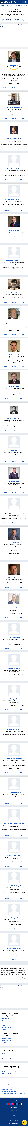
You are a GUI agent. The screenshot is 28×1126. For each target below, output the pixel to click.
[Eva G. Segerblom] (14, 909)
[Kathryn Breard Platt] (14, 129)
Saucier (4, 1029)
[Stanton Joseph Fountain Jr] (14, 191)
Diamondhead (6, 1021)
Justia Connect (14, 1107)
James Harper (14, 607)
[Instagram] (13, 1104)
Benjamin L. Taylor (14, 354)
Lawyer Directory (9, 5)
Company (14, 1112)
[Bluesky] (17, 1104)
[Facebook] (11, 1104)
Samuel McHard (14, 230)
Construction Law (18, 5)
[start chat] (24, 1122)
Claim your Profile (7, 1089)
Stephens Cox (14, 322)
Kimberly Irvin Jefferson (14, 759)
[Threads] (15, 1104)
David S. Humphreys (14, 512)
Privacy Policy (14, 1120)
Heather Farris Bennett (14, 792)
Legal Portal (14, 1110)
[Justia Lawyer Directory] (21, 1104)
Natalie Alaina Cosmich (14, 948)
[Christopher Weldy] (14, 660)
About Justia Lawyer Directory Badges (13, 1085)
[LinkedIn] (7, 1104)
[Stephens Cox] (14, 313)
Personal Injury (6, 1056)
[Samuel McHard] (14, 221)
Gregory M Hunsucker (14, 855)
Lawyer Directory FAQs (8, 1087)
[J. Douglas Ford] (14, 690)
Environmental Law (7, 1054)
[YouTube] (9, 1104)
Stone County (6, 1042)
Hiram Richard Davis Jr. (14, 729)
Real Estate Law (6, 1058)
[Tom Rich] (14, 284)
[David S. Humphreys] (14, 503)
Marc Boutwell (14, 481)
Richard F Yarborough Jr (14, 418)
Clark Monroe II (14, 542)
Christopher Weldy (14, 668)
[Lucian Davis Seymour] (14, 629)
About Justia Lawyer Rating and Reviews (13, 1093)
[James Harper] (14, 598)
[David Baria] (14, 56)
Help (14, 1115)
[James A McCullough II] (14, 877)
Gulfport (4, 1025)
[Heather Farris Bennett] (14, 784)
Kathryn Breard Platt (14, 138)
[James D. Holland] (14, 378)
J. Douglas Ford (14, 699)
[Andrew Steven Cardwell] (14, 252)
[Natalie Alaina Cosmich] (14, 940)
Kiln (3, 1023)
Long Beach (5, 1018)
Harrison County (7, 1038)
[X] (19, 1104)
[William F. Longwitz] (14, 569)
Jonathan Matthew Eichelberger (14, 823)
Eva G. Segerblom (14, 918)
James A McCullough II (14, 886)
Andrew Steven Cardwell (14, 261)
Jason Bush (14, 450)
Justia (2, 5)
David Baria (14, 65)
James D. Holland (14, 386)
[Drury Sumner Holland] (14, 160)
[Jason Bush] (14, 442)
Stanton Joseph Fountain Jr (14, 199)
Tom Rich (14, 293)
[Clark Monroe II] (14, 534)
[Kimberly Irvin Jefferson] (14, 750)
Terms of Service (14, 1118)
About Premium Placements (10, 1091)
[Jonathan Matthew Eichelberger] (14, 814)
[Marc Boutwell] (14, 473)
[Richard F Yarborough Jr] (14, 410)
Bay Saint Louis (6, 1027)
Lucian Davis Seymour (14, 637)
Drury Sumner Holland (14, 169)
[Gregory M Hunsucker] (14, 847)
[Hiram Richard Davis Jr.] (14, 721)
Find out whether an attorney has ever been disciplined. (13, 1072)
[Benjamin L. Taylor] (14, 346)
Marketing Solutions (14, 1123)
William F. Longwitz (14, 578)
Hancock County (6, 1040)
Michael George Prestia (14, 107)
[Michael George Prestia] (14, 99)
